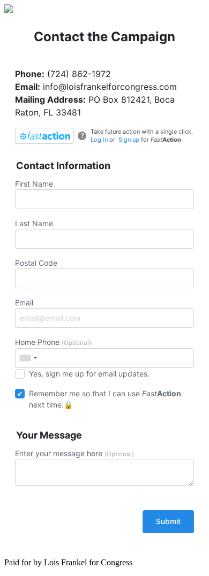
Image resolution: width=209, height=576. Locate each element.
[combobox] (28, 358)
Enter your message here (74, 453)
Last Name (34, 223)
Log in (99, 139)
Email (24, 302)
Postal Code (36, 262)
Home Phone (53, 342)
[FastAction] (44, 136)
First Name (34, 183)
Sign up (128, 139)
